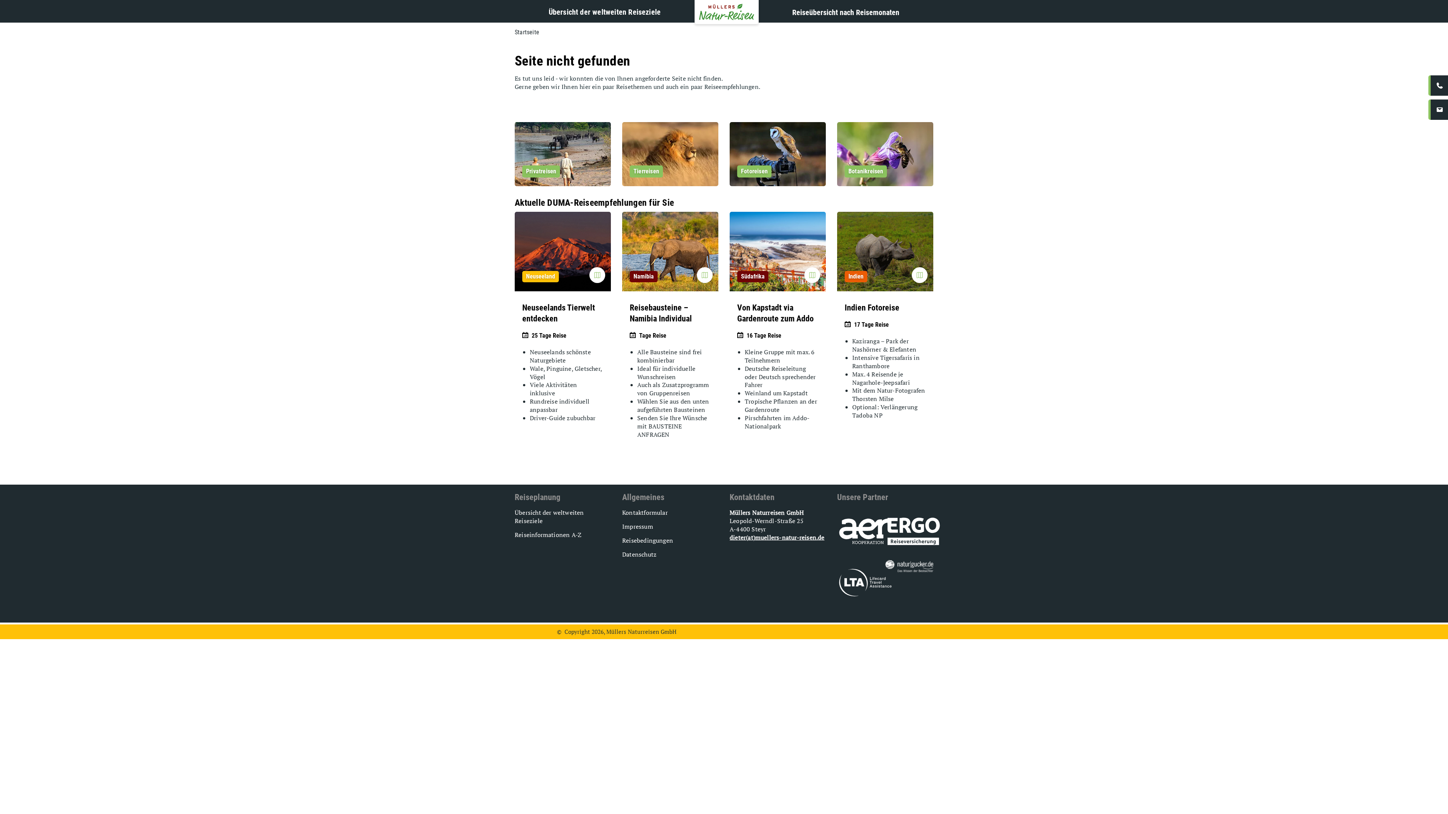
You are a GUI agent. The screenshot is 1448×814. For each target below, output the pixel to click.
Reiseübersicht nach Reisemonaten (845, 12)
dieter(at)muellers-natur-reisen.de (777, 537)
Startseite (527, 32)
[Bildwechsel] (597, 275)
